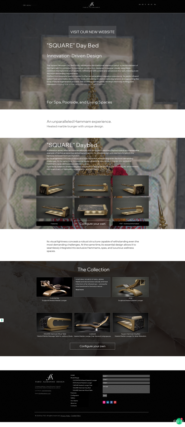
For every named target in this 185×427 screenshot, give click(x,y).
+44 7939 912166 (46, 390)
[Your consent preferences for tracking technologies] (2, 320)
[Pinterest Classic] (115, 402)
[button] (29, 5)
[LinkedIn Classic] (107, 402)
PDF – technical (125, 224)
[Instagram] (104, 402)
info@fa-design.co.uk (44, 393)
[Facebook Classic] (111, 402)
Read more (80, 290)
